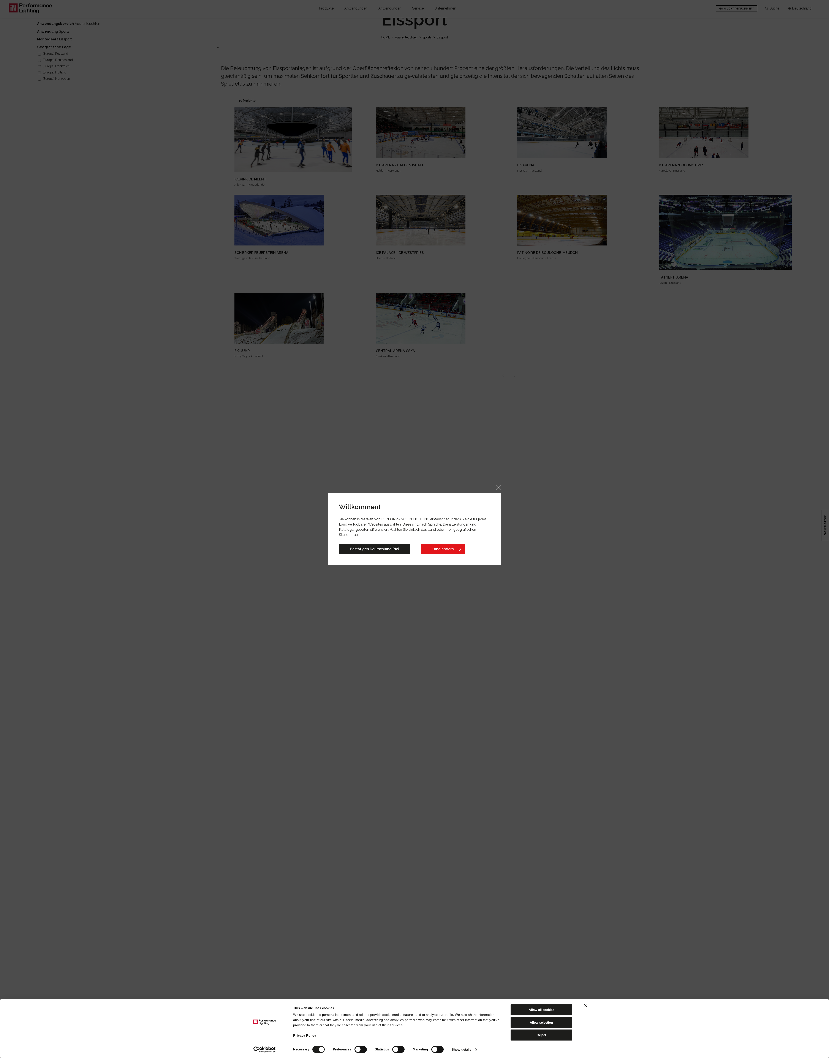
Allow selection (541, 1022)
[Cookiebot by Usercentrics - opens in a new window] (264, 1049)
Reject (541, 1035)
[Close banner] (585, 1005)
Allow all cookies (541, 1010)
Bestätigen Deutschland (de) (374, 549)
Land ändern (443, 549)
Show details (461, 1049)
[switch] (360, 1049)
